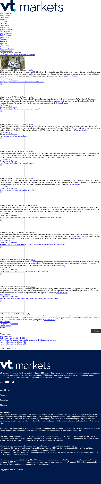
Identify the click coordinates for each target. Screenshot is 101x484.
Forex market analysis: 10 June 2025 (13, 344)
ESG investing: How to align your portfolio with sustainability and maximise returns (29, 298)
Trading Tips (4, 27)
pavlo (31, 70)
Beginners (3, 23)
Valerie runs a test (6, 336)
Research (3, 19)
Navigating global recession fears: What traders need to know (22, 82)
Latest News (4, 17)
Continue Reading (71, 76)
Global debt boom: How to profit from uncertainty (17, 55)
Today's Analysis (6, 15)
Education (3, 21)
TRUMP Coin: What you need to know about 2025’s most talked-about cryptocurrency (30, 217)
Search (2, 328)
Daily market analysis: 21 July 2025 (12, 338)
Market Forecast (6, 13)
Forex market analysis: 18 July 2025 (13, 342)
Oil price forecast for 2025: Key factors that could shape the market (24, 271)
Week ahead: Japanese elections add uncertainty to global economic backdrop (28, 340)
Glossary (3, 405)
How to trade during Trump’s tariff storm (14, 136)
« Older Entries (5, 326)
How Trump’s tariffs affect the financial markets (17, 163)
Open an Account (6, 31)
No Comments (5, 78)
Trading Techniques (7, 29)
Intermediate (4, 25)
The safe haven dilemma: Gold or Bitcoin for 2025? (18, 190)
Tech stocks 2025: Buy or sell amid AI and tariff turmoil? (20, 109)
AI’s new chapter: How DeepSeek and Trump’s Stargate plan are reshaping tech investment (32, 244)
